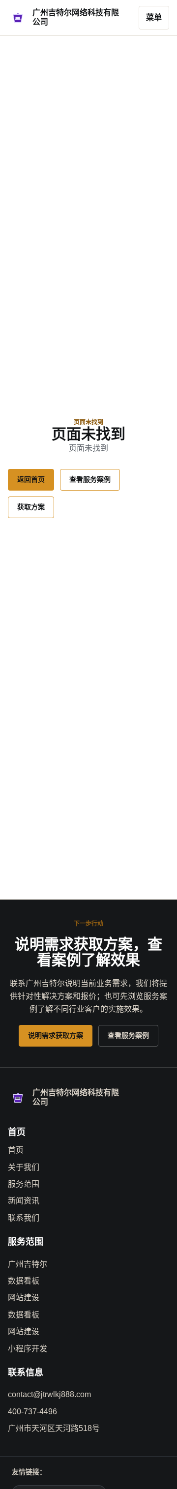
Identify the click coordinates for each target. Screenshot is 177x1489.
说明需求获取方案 (55, 1035)
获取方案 (31, 507)
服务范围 (23, 1184)
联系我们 (23, 1218)
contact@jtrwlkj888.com (49, 1394)
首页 (16, 1150)
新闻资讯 (23, 1201)
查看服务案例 (90, 479)
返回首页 (31, 479)
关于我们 (23, 1167)
